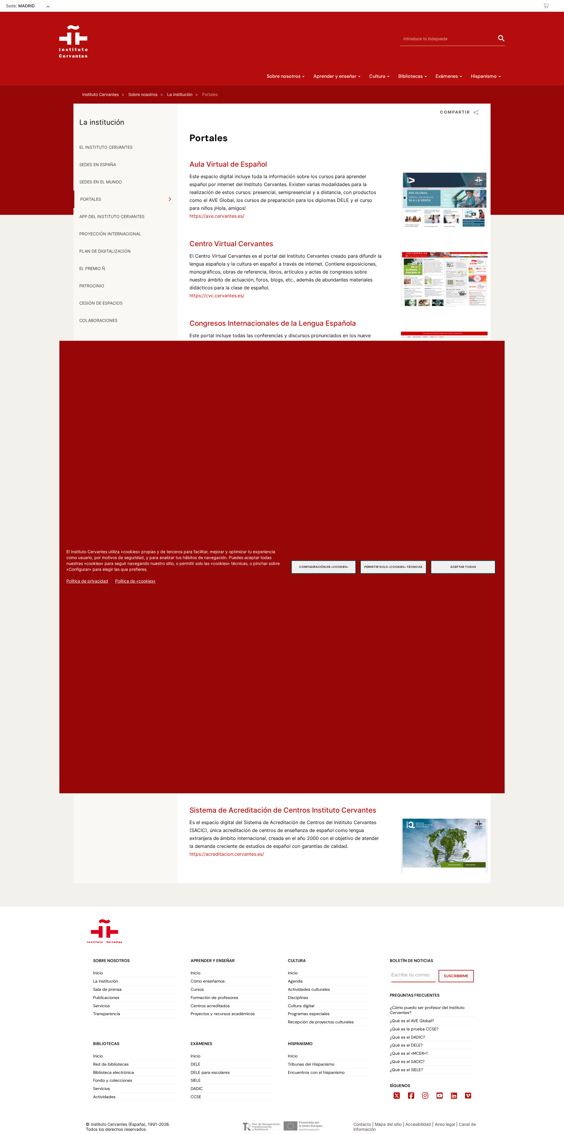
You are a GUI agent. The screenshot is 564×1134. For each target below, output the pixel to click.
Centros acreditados (210, 1005)
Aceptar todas (463, 567)
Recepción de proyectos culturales (321, 1022)
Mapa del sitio (388, 1124)
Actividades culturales (309, 989)
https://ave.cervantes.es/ (216, 216)
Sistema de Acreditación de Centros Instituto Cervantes (282, 810)
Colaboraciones (98, 320)
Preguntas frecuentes (414, 995)
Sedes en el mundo (100, 181)
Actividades (104, 1096)
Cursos (197, 989)
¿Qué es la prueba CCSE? (414, 1029)
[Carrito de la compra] (546, 5)
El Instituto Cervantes (105, 147)
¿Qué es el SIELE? (406, 1069)
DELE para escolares (210, 1072)
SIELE (196, 1080)
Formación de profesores (214, 997)
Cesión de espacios (100, 303)
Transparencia (106, 1013)
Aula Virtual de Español (228, 164)
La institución (179, 94)
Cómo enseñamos (208, 981)
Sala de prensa (107, 989)
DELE (195, 1064)
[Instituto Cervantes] (104, 930)
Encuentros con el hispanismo (316, 1072)
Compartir (455, 111)
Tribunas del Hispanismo (311, 1064)
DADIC (197, 1088)
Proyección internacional (110, 233)
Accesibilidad (418, 1124)
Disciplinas (298, 997)
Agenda (295, 981)
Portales (90, 199)
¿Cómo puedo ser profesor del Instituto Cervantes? (427, 1010)
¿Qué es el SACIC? (407, 1061)
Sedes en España (97, 164)
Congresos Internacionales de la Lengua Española (272, 323)
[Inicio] (73, 41)
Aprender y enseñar (335, 76)
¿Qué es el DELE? (406, 1045)
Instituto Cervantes (100, 94)
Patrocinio (91, 285)
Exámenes (447, 76)
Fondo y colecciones (112, 1080)
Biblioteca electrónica (113, 1072)
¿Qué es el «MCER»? (409, 1053)
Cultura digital (301, 1005)
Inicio (98, 973)
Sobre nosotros (284, 76)
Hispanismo (484, 76)
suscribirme (456, 975)
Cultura (378, 76)
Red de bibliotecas (111, 1064)
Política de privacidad (87, 580)
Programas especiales (309, 1013)
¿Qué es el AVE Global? (412, 1020)
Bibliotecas (411, 76)
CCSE (196, 1096)
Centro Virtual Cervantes (231, 243)
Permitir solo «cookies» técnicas (393, 567)
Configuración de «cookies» (323, 567)
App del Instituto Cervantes (112, 216)
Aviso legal (445, 1124)
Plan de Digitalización (105, 251)
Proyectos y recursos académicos (223, 1013)
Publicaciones (106, 997)
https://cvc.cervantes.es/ (216, 295)
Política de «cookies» (135, 580)
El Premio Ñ (92, 268)
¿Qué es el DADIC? (408, 1037)
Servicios (101, 1005)
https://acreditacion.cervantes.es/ (226, 854)
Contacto (362, 1124)
